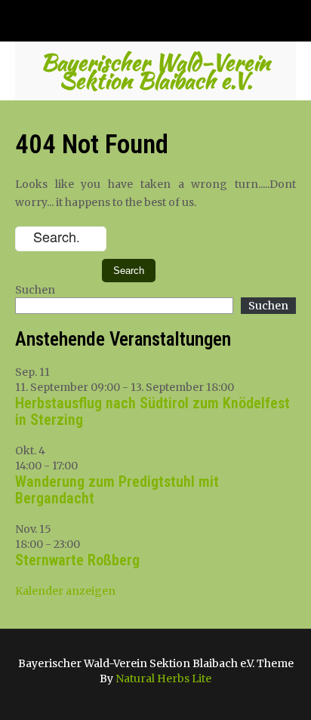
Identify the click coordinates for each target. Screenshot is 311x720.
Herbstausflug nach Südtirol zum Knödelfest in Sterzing (152, 411)
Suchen (35, 290)
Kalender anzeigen (65, 591)
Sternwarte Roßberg (77, 560)
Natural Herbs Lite (163, 678)
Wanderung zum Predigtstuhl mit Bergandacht (117, 489)
